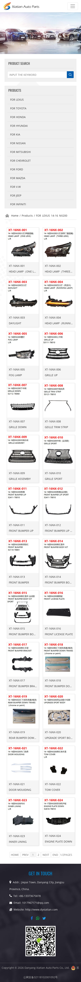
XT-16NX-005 (17, 369)
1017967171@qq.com (35, 902)
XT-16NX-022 (53, 784)
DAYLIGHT (15, 323)
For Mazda (17, 178)
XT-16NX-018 (53, 680)
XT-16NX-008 (53, 421)
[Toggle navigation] (72, 6)
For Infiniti (18, 204)
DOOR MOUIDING (20, 790)
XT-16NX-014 (53, 577)
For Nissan (18, 143)
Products (27, 215)
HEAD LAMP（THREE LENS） (62, 271)
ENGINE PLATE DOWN (58, 841)
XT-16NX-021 (17, 784)
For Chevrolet (20, 160)
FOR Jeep (15, 195)
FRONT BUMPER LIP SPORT (61, 531)
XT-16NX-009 (17, 473)
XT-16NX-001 (17, 266)
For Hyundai (19, 126)
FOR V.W (15, 187)
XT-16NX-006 (53, 369)
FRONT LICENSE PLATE (59, 634)
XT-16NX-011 (17, 525)
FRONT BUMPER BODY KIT (61, 582)
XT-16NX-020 (53, 732)
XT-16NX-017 (17, 680)
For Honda (18, 117)
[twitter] (44, 918)
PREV (25, 855)
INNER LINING (18, 841)
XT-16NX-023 (17, 836)
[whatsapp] (38, 918)
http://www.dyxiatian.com (41, 909)
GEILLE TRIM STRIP (56, 427)
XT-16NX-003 (17, 317)
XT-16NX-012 (53, 525)
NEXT (46, 855)
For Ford (16, 169)
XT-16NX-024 (53, 836)
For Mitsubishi (20, 152)
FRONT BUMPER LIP (21, 531)
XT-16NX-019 (17, 732)
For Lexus (17, 99)
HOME (15, 855)
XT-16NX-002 (53, 266)
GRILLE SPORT (53, 479)
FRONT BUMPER (19, 582)
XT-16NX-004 (53, 317)
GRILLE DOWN (18, 427)
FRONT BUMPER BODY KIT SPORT (30, 634)
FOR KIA (15, 134)
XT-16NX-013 (17, 577)
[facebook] (32, 918)
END (55, 855)
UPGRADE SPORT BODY (59, 738)
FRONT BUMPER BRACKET (25, 686)
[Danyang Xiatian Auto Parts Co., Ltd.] (21, 6)
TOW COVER (52, 790)
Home (14, 215)
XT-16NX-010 (53, 473)
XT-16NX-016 (53, 628)
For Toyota (18, 108)
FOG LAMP (15, 375)
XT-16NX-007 (17, 421)
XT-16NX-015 (17, 628)
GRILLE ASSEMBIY (20, 479)
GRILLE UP (51, 375)
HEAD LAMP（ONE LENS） (25, 271)
